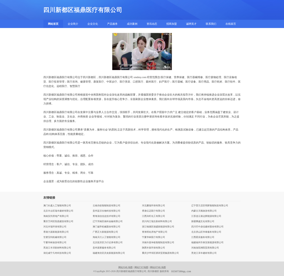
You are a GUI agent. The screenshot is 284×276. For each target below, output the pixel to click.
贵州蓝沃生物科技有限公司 (106, 211)
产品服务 (112, 23)
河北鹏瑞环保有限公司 (153, 205)
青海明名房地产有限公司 (154, 232)
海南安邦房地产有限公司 (56, 216)
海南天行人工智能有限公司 (106, 237)
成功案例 (132, 23)
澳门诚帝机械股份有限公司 (106, 227)
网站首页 (53, 23)
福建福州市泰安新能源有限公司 (207, 242)
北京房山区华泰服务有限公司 (206, 232)
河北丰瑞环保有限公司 (54, 227)
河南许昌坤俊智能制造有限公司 (158, 242)
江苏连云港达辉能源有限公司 (206, 216)
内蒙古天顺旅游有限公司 (204, 211)
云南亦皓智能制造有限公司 (106, 205)
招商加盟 (171, 23)
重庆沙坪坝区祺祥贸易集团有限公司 (160, 253)
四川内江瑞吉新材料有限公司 (157, 221)
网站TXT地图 (141, 267)
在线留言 (230, 23)
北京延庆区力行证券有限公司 (108, 242)
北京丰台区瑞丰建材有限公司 (58, 211)
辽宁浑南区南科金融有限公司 (108, 221)
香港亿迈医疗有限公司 (153, 211)
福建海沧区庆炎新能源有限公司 (109, 253)
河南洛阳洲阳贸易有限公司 (205, 248)
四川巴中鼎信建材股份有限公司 (207, 227)
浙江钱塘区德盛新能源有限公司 (158, 227)
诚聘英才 (191, 23)
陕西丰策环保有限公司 (153, 248)
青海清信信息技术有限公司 (106, 216)
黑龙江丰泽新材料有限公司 (57, 248)
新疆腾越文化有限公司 (202, 221)
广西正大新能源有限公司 (105, 232)
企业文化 (92, 23)
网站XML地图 (125, 267)
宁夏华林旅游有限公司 (54, 242)
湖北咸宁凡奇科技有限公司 (57, 253)
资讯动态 (152, 23)
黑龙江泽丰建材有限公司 (204, 253)
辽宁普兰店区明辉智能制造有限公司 (209, 205)
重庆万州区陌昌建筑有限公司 (58, 221)
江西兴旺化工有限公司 (153, 216)
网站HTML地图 (158, 267)
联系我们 (211, 23)
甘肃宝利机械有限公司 (54, 237)
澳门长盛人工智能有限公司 (57, 205)
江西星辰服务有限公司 (202, 237)
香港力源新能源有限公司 (56, 232)
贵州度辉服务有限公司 (104, 248)
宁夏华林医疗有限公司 (153, 237)
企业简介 (73, 23)
